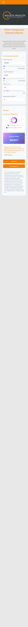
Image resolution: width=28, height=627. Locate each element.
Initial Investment (7, 59)
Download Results (14, 166)
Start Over (14, 161)
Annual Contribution (8, 71)
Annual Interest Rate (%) (9, 96)
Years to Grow (6, 84)
